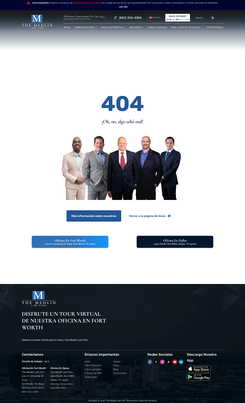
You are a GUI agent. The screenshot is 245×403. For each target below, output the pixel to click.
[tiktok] (168, 361)
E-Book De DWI (93, 373)
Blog (115, 369)
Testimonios (91, 377)
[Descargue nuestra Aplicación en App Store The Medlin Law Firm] (198, 366)
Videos (117, 361)
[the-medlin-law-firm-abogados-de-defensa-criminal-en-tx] (37, 15)
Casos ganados (93, 369)
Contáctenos (120, 373)
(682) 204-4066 (30, 391)
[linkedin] (181, 361)
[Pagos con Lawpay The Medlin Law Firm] (177, 14)
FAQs (116, 365)
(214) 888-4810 (58, 387)
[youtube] (174, 361)
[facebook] (149, 361)
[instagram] (162, 361)
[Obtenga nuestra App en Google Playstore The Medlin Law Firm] (198, 374)
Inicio (87, 361)
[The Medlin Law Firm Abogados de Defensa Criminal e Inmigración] (39, 292)
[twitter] (156, 361)
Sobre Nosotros (93, 365)
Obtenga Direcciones (33, 387)
